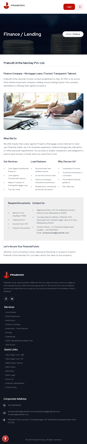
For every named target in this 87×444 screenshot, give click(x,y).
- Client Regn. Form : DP (13, 359)
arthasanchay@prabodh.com (55, 233)
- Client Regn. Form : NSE (14, 355)
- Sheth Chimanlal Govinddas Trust (18, 340)
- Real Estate (9, 320)
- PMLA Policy (10, 367)
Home (68, 34)
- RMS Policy (9, 371)
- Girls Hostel (9, 345)
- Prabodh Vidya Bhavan (14, 383)
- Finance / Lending (12, 324)
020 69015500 (14, 405)
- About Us (8, 379)
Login (69, 7)
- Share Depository (12, 316)
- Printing (8, 332)
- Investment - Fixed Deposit (16, 328)
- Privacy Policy (10, 387)
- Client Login (9, 375)
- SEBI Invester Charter (13, 363)
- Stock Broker (10, 312)
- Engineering (9, 336)
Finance (76, 34)
